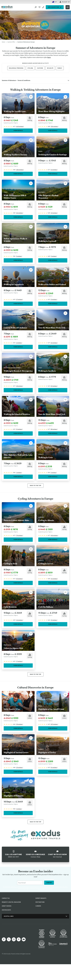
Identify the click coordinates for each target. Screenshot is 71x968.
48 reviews (19, 386)
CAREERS (38, 906)
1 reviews (19, 472)
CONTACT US (6, 898)
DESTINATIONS (40, 902)
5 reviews (19, 256)
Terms (48, 888)
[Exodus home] (6, 7)
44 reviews (54, 579)
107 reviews (54, 724)
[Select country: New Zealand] (54, 2)
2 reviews (19, 343)
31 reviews (19, 429)
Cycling (30, 68)
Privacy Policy (41, 888)
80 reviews (54, 429)
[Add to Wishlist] (31, 97)
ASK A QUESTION (53, 7)
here (49, 57)
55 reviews (19, 579)
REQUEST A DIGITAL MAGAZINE (11, 902)
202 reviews (19, 170)
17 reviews (19, 661)
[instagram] (14, 939)
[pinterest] (19, 939)
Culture (40, 68)
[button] (35, 80)
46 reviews (54, 343)
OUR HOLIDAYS (6, 910)
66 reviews (19, 213)
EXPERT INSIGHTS (41, 898)
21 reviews (54, 620)
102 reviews (54, 535)
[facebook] (4, 939)
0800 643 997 (43, 7)
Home (3, 42)
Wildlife (50, 68)
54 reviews (54, 767)
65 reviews (54, 386)
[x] (9, 939)
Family (59, 68)
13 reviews (54, 299)
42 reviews (54, 170)
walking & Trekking (16, 68)
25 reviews (19, 767)
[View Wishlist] (40, 7)
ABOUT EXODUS (6, 906)
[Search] (36, 7)
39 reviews (19, 724)
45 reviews (54, 213)
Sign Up (49, 882)
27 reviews (19, 299)
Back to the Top (35, 485)
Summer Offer (11, 42)
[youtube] (24, 939)
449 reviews (19, 126)
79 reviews (19, 535)
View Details (18, 130)
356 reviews (54, 126)
